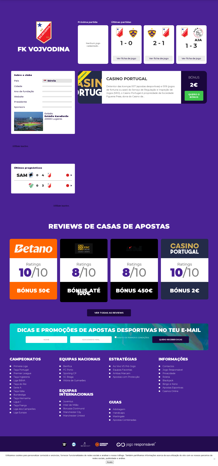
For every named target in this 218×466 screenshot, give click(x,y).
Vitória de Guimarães (74, 380)
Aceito (110, 462)
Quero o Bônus (194, 95)
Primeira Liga (20, 366)
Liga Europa (20, 412)
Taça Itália (18, 391)
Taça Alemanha (21, 398)
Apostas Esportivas (173, 387)
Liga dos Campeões (24, 409)
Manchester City (72, 412)
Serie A (17, 387)
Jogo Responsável (173, 369)
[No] (214, 458)
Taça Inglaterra (21, 377)
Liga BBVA (19, 380)
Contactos (168, 366)
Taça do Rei (19, 384)
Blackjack (168, 380)
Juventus (68, 401)
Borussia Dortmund (73, 408)
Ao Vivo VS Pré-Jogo (124, 366)
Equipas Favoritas (122, 369)
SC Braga (68, 377)
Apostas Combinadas (124, 420)
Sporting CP (69, 373)
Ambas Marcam (121, 373)
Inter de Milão (70, 405)
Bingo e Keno (170, 384)
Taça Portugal (21, 369)
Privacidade (169, 373)
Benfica (67, 366)
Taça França (20, 405)
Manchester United (74, 415)
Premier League (22, 373)
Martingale (119, 416)
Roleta (166, 377)
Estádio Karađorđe (56, 116)
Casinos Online (170, 391)
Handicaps (119, 413)
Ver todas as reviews (109, 312)
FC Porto (68, 369)
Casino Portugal (126, 78)
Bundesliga (19, 394)
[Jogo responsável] (64, 444)
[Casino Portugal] (90, 87)
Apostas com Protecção (126, 377)
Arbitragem (119, 409)
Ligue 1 (17, 402)
